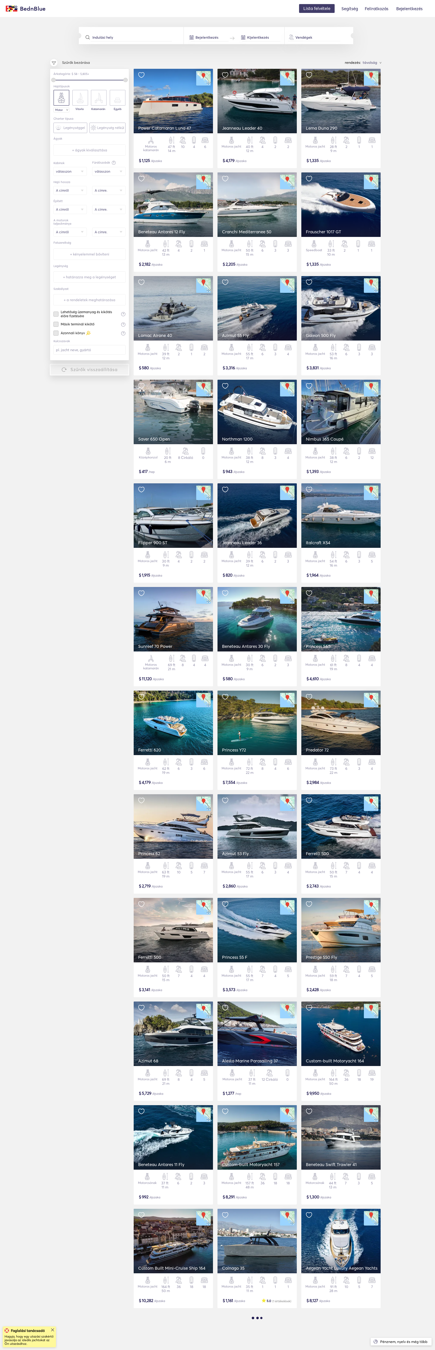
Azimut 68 (148, 1061)
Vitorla (79, 109)
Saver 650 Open (154, 439)
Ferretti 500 (317, 853)
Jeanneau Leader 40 (242, 128)
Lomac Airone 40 (155, 335)
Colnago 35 (233, 1268)
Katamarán (98, 109)
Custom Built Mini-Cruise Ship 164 (171, 1268)
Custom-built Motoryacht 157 (251, 1164)
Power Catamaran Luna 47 (164, 128)
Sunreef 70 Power (155, 646)
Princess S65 (318, 646)
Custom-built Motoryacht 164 (335, 1061)
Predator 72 (317, 750)
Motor (59, 110)
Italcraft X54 (318, 542)
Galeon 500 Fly (321, 335)
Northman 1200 (237, 439)
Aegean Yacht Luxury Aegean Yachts (341, 1268)
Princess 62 (149, 853)
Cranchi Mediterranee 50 (246, 231)
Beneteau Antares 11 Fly (161, 1164)
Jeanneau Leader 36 (242, 542)
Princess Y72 (234, 750)
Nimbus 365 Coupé (324, 439)
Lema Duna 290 (321, 128)
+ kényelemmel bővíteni (89, 254)
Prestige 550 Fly (321, 957)
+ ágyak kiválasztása (89, 150)
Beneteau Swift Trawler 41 (331, 1164)
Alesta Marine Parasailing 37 (250, 1061)
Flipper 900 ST (152, 542)
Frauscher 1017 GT (323, 231)
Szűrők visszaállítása (94, 369)
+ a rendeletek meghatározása (89, 300)
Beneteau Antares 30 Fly (246, 646)
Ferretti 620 (149, 750)
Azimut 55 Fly (235, 335)
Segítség (349, 8)
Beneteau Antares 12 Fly (161, 231)
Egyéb (117, 109)
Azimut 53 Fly (235, 853)
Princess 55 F (234, 957)
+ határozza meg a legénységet (89, 277)
